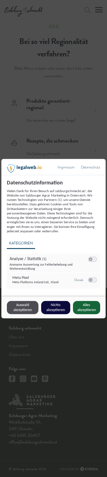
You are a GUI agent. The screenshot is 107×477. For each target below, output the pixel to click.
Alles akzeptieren (86, 307)
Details (78, 279)
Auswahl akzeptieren (22, 307)
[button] (90, 259)
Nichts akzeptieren (55, 307)
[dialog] (53, 238)
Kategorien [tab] (21, 243)
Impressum (66, 167)
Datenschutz (90, 167)
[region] (54, 237)
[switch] (92, 259)
